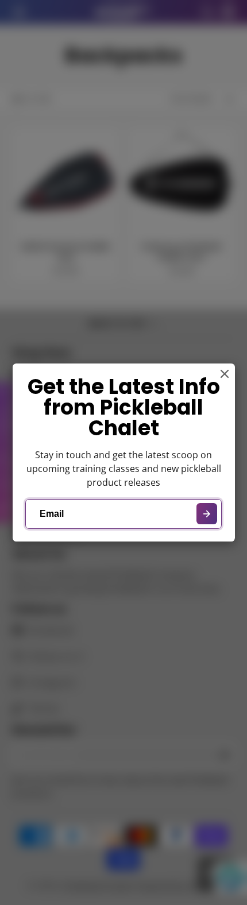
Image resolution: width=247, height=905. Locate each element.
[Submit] (207, 513)
